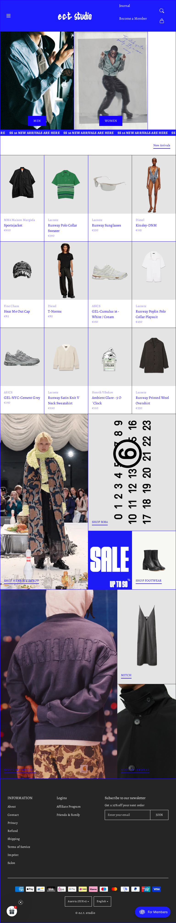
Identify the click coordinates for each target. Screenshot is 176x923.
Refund (13, 831)
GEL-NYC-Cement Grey (22, 397)
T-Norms (55, 311)
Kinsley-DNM (146, 225)
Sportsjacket (13, 225)
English (101, 901)
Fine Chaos (11, 306)
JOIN (159, 815)
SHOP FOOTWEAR (149, 580)
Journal (124, 5)
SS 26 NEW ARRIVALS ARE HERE (71, 133)
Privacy (13, 823)
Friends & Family (68, 815)
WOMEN (111, 121)
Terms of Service (19, 847)
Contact (13, 815)
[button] (10, 15)
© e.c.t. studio (85, 913)
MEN (36, 121)
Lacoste (53, 220)
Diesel (140, 220)
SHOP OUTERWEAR (135, 770)
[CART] (162, 21)
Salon (11, 863)
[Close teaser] (20, 902)
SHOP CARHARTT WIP (20, 770)
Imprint (13, 855)
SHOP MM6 (100, 522)
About (12, 806)
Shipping (14, 839)
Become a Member (133, 18)
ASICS (96, 306)
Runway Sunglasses (106, 225)
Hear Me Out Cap (17, 311)
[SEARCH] (162, 11)
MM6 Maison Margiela (19, 220)
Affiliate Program (69, 806)
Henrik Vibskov (102, 392)
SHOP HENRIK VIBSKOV (21, 580)
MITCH (126, 675)
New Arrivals (161, 145)
